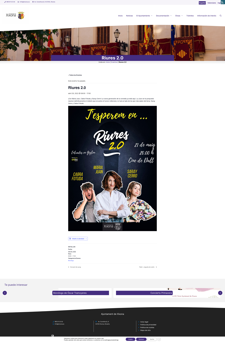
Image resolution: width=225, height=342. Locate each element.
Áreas (177, 16)
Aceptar (130, 339)
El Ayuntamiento (143, 16)
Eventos (114, 62)
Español (202, 3)
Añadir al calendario (78, 239)
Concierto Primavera (161, 293)
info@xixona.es (25, 2)
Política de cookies (147, 327)
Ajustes (152, 339)
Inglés (220, 3)
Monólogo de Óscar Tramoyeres (70, 293)
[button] (220, 15)
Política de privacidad (148, 325)
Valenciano (212, 3)
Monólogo (71, 260)
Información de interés (206, 16)
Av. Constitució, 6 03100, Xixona (44, 2)
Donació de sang (75, 267)
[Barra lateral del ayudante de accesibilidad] (223, 2)
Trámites (190, 16)
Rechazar (141, 339)
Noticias (129, 16)
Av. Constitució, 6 (103, 321)
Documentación (162, 16)
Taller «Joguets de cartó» (147, 267)
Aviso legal (144, 322)
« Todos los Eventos (75, 75)
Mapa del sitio (145, 330)
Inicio (120, 16)
